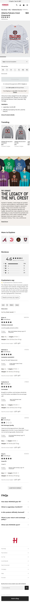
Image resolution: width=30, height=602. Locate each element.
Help (2, 573)
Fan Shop (4, 9)
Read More (4, 221)
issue (17, 305)
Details (15, 92)
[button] (23, 5)
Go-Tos (3, 557)
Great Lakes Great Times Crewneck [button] (15, 364)
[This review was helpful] (15, 343)
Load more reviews (15, 488)
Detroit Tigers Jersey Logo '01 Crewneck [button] (16, 468)
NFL (9, 9)
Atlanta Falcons (17, 9)
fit (7, 305)
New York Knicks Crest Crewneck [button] (15, 400)
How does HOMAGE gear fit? (11, 501)
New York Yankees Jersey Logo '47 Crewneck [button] (17, 332)
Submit (27, 588)
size (3, 305)
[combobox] (8, 312)
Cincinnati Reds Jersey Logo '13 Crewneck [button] (17, 436)
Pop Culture (4, 552)
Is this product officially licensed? (12, 512)
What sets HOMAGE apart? (10, 525)
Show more (4, 308)
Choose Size (15, 79)
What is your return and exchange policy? (13, 518)
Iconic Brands (4, 561)
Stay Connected (5, 565)
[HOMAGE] (5, 5)
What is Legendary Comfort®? (11, 507)
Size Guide (4, 73)
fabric (11, 305)
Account (3, 577)
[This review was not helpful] (18, 343)
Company (3, 569)
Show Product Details (7, 115)
